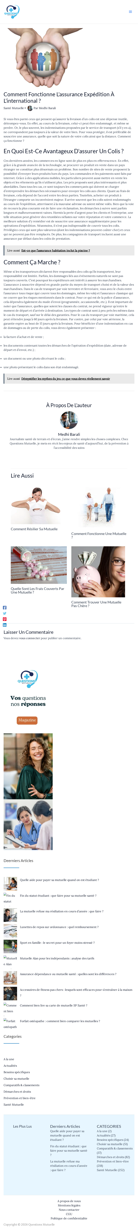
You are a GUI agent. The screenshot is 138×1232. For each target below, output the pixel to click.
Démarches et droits (17, 1091)
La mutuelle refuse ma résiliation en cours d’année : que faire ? (62, 911)
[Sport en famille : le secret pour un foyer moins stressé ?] (10, 946)
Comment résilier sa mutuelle (34, 529)
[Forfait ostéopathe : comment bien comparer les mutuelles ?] (10, 1025)
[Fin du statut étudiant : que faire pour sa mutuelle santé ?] (10, 899)
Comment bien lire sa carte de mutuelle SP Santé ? (53, 1005)
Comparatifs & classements (21, 1085)
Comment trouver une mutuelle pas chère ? (96, 604)
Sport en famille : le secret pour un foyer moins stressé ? (57, 942)
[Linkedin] (4, 625)
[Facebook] (4, 607)
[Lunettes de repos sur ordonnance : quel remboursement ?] (10, 931)
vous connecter (29, 638)
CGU (69, 1214)
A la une (9, 1059)
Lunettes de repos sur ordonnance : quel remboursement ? (59, 927)
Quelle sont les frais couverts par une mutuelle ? (37, 590)
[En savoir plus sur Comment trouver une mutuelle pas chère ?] (98, 571)
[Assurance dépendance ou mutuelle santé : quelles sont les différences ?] (10, 978)
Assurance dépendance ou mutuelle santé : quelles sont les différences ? (68, 974)
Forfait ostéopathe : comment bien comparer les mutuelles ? (60, 1021)
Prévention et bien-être (20, 1098)
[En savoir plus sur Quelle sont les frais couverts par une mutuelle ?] (39, 565)
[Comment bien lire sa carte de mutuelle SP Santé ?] (10, 1009)
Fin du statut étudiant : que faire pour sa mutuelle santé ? (58, 895)
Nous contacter (69, 1209)
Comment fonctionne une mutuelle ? (98, 535)
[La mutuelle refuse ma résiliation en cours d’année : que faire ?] (10, 915)
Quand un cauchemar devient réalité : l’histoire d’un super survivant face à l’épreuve (22, 1147)
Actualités (10, 1065)
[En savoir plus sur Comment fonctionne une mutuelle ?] (98, 505)
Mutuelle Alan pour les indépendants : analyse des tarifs (57, 958)
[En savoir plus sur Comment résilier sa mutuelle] (36, 503)
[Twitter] (4, 613)
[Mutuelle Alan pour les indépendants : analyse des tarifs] (10, 962)
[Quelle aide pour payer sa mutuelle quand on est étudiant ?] (10, 884)
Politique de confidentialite (69, 1218)
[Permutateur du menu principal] (130, 12)
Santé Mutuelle (14, 108)
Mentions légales (69, 1205)
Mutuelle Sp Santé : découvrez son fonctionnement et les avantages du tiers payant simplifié (22, 1171)
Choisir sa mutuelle (16, 1078)
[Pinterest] (4, 619)
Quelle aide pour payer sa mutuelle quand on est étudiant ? (59, 880)
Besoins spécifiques (17, 1072)
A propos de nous (69, 1201)
